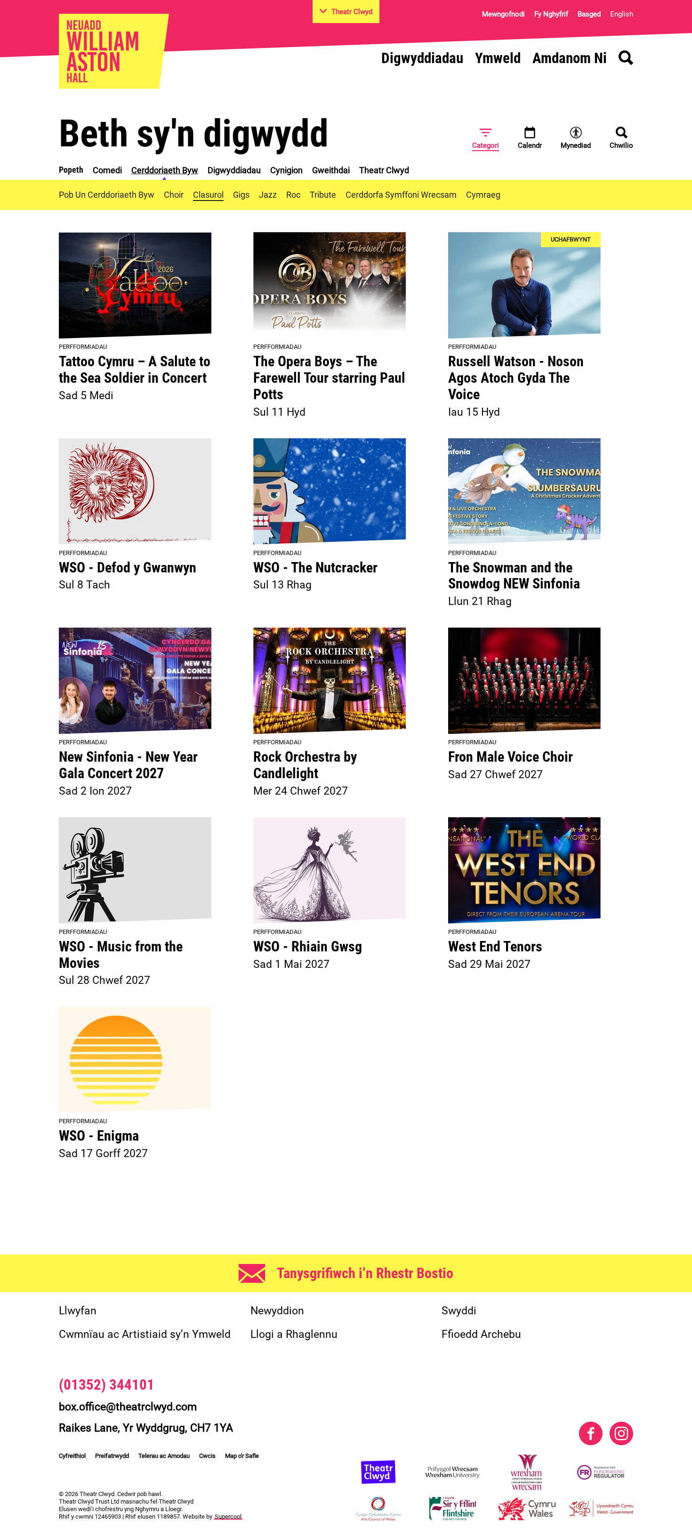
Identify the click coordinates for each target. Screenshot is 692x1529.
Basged (589, 14)
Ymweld (498, 58)
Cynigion (286, 170)
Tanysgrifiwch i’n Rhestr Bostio (365, 1273)
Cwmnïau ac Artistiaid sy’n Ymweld (145, 1334)
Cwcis (207, 1455)
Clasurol (208, 195)
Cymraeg (483, 195)
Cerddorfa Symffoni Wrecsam (401, 195)
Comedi (107, 170)
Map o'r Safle (242, 1455)
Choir (174, 195)
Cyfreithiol (72, 1455)
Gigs (241, 195)
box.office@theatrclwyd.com (128, 1406)
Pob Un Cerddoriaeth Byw (106, 195)
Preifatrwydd (112, 1455)
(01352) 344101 (106, 1385)
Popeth (71, 170)
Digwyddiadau (422, 58)
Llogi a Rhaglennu (294, 1334)
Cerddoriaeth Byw (164, 170)
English (621, 14)
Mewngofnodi (503, 14)
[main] (346, 662)
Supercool (228, 1516)
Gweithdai (331, 170)
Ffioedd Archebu (481, 1334)
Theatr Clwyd (384, 170)
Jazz (268, 195)
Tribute (323, 195)
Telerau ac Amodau (164, 1455)
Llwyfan (78, 1310)
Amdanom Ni (569, 58)
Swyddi (459, 1310)
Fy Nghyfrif (551, 14)
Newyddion (277, 1310)
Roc (293, 195)
